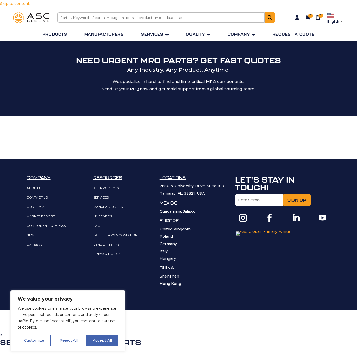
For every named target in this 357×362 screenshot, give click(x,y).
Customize (34, 340)
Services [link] (152, 34)
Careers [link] (34, 244)
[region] (67, 321)
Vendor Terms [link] (106, 244)
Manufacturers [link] (104, 34)
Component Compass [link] (46, 226)
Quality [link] (195, 34)
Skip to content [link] (15, 3)
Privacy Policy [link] (106, 254)
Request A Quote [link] (294, 34)
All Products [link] (106, 188)
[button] (243, 218)
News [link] (31, 235)
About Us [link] (35, 188)
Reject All (69, 340)
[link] (31, 21)
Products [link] (55, 34)
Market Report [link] (41, 216)
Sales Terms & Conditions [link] (116, 235)
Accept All (102, 340)
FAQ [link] (96, 226)
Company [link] (239, 34)
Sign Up (296, 200)
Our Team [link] (35, 207)
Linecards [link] (102, 216)
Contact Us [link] (37, 197)
